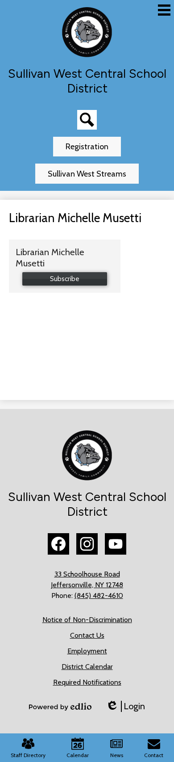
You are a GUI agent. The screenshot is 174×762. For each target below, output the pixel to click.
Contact (153, 755)
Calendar (77, 755)
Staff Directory (28, 755)
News (116, 755)
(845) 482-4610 (99, 595)
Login (125, 706)
